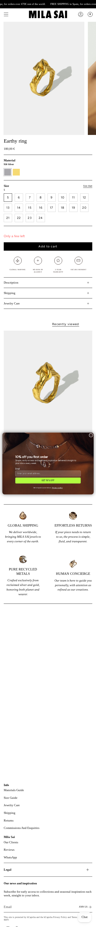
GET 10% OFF (48, 480)
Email (17, 468)
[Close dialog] (91, 435)
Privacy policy (57, 487)
